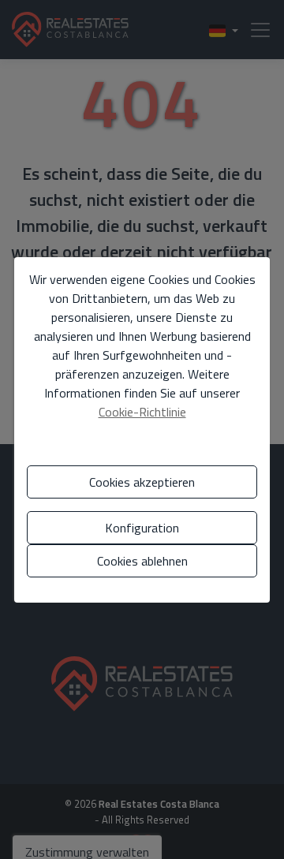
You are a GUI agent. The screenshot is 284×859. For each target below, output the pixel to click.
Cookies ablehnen (142, 560)
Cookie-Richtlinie (142, 411)
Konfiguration (142, 527)
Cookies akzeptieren (142, 481)
